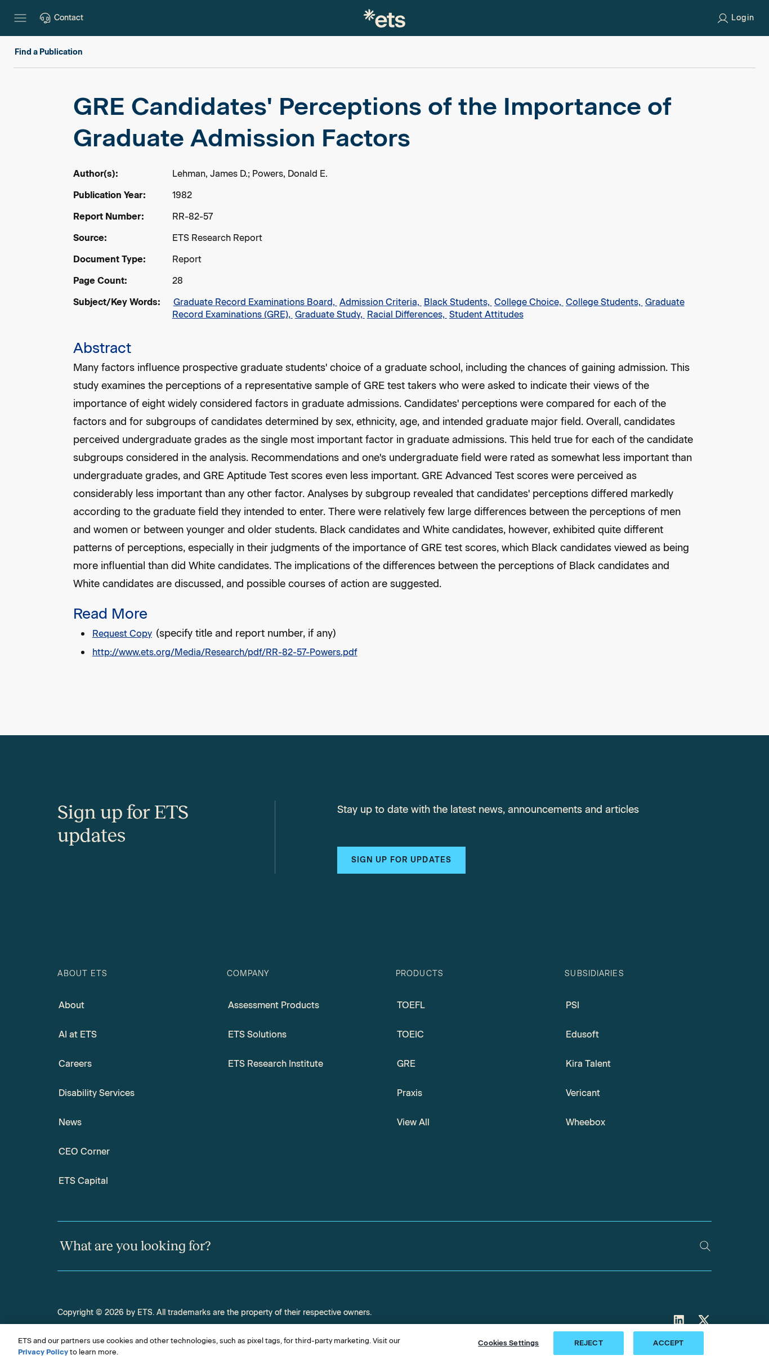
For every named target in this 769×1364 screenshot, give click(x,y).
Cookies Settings (508, 1343)
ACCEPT (668, 1343)
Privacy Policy (43, 1352)
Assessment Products (273, 1005)
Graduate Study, (330, 314)
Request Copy (122, 633)
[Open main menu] (20, 18)
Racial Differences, (407, 314)
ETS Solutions (257, 1034)
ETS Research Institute (275, 1063)
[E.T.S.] (384, 18)
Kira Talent (588, 1063)
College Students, (604, 302)
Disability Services (97, 1093)
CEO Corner (84, 1151)
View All (413, 1122)
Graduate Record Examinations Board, (255, 302)
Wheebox (585, 1122)
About (71, 1005)
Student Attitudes (486, 314)
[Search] (705, 1246)
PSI (572, 1005)
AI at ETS (78, 1034)
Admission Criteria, (380, 302)
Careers (75, 1063)
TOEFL (411, 1005)
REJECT (588, 1343)
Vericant (583, 1093)
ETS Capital (83, 1180)
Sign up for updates (401, 860)
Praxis (409, 1093)
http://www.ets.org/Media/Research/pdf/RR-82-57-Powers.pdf (224, 652)
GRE (406, 1063)
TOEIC (410, 1034)
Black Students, (458, 302)
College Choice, (529, 302)
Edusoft (582, 1034)
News (70, 1122)
